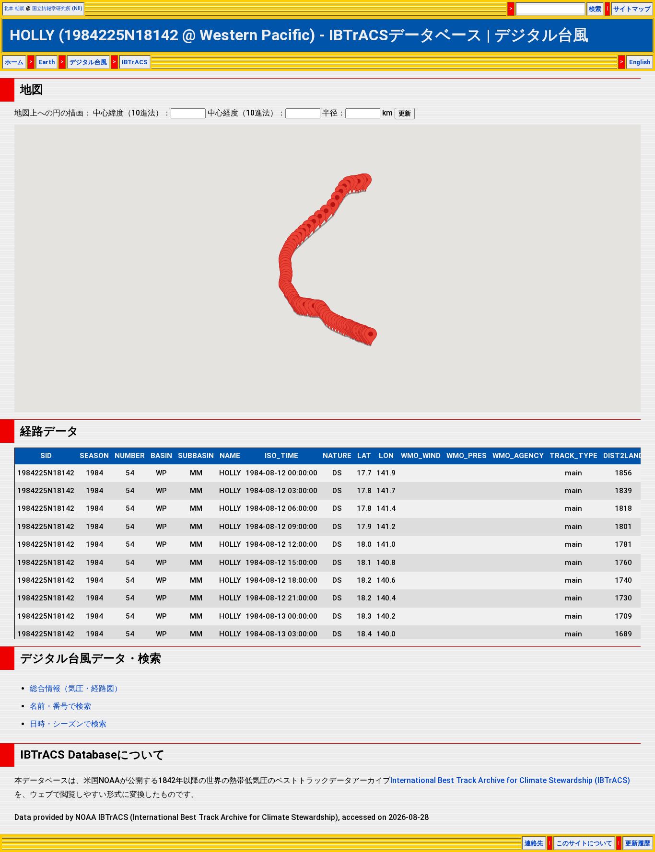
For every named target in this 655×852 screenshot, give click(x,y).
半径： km (357, 112)
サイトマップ (632, 8)
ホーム (14, 62)
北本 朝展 (14, 8)
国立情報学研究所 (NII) (57, 8)
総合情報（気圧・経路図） (76, 688)
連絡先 (534, 843)
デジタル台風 (88, 62)
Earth (46, 62)
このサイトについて (584, 843)
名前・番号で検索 (60, 706)
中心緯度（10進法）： (132, 112)
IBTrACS (135, 62)
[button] (370, 336)
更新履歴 (637, 843)
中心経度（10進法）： (246, 112)
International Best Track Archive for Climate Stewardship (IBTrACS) (510, 780)
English (639, 62)
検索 (595, 8)
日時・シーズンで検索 (68, 723)
